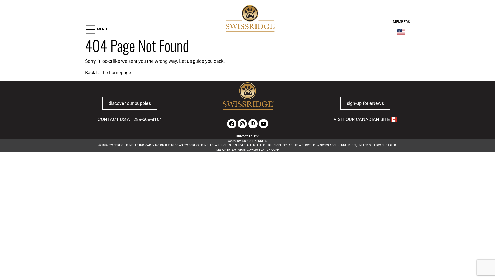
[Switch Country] (401, 32)
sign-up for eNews (365, 103)
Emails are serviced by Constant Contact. (346, 194)
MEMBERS (401, 22)
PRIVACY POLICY (247, 136)
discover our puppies (130, 103)
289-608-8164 (148, 119)
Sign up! (344, 184)
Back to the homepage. (109, 72)
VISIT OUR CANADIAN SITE (362, 119)
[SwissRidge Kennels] (249, 19)
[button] (96, 29)
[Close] (369, 169)
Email (125, 176)
